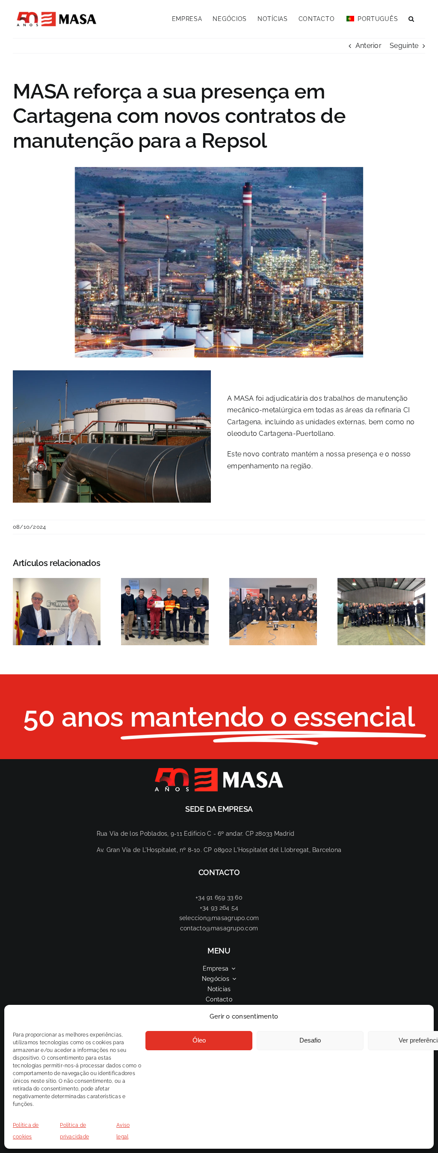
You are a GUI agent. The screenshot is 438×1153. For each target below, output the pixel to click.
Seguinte (404, 46)
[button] (411, 18)
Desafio (310, 1040)
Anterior (368, 46)
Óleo (199, 1040)
